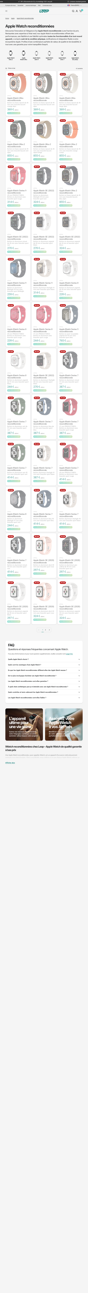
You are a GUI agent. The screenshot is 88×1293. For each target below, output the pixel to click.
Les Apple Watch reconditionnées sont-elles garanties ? (28, 681)
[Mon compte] (77, 11)
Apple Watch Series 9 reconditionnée (16, 194)
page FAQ (69, 654)
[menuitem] (11, 5)
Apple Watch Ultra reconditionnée (17, 102)
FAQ (39, 5)
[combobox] (75, 5)
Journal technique (30, 5)
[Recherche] (73, 11)
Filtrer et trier (11, 68)
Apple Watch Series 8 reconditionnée (70, 287)
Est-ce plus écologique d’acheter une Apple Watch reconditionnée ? (32, 676)
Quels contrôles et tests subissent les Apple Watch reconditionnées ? (33, 692)
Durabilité (20, 5)
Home (7, 18)
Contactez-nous (47, 5)
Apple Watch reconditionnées (25, 18)
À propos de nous (10, 5)
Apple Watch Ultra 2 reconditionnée (17, 148)
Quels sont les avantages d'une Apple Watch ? (24, 665)
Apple (12, 18)
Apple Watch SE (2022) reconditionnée (43, 194)
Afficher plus (10, 763)
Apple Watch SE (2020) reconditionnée (43, 563)
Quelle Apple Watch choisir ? (18, 659)
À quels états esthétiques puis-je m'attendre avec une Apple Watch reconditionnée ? (38, 687)
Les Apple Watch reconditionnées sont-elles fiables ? (27, 698)
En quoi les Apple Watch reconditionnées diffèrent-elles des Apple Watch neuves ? (37, 670)
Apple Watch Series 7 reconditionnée (69, 379)
